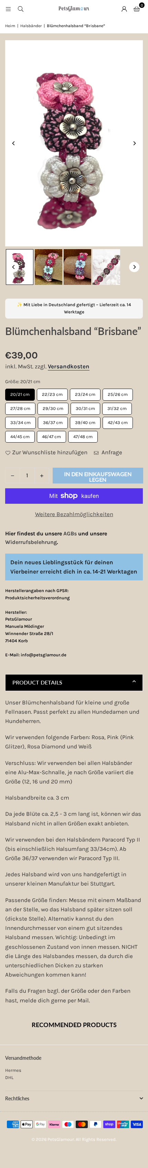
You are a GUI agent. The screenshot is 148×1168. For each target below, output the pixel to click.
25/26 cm (117, 393)
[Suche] (20, 8)
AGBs (70, 533)
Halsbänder (31, 25)
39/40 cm (85, 421)
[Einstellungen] (124, 8)
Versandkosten (68, 366)
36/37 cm (53, 421)
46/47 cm (51, 435)
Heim (10, 25)
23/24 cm (85, 393)
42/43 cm (117, 421)
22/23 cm (52, 393)
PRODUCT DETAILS (37, 682)
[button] (136, 8)
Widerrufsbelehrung (31, 542)
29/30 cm (53, 407)
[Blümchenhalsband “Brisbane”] (19, 266)
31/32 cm (117, 407)
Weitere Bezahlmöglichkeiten (74, 514)
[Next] (134, 143)
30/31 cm (85, 407)
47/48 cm (83, 435)
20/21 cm (20, 393)
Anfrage (111, 452)
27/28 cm (20, 407)
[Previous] (14, 143)
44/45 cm (20, 435)
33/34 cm (20, 421)
